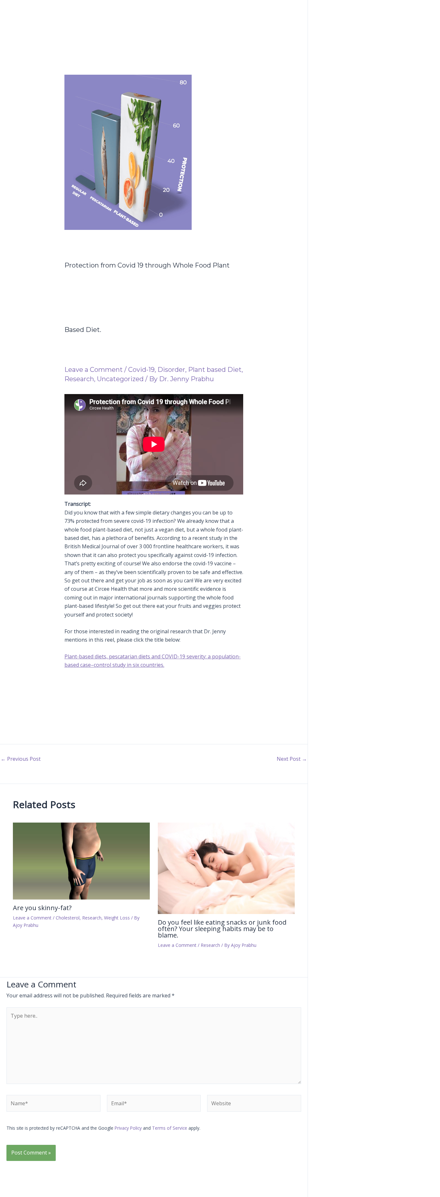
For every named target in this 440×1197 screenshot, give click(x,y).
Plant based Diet (215, 369)
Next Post (292, 758)
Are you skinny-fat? (42, 907)
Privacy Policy (128, 1128)
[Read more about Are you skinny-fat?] (81, 860)
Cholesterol (68, 918)
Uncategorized (120, 379)
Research (79, 379)
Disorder (171, 369)
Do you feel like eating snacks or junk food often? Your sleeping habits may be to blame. (222, 928)
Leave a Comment (93, 369)
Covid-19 (141, 369)
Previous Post (21, 758)
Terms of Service (169, 1128)
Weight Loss (117, 918)
